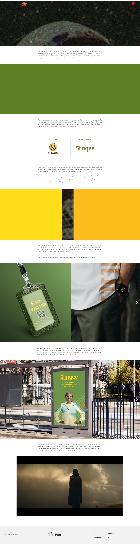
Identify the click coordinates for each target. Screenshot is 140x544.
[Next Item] (137, 302)
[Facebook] (137, 280)
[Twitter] (137, 286)
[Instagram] (137, 283)
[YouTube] (137, 289)
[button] (133, 3)
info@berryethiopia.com (55, 533)
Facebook (98, 533)
